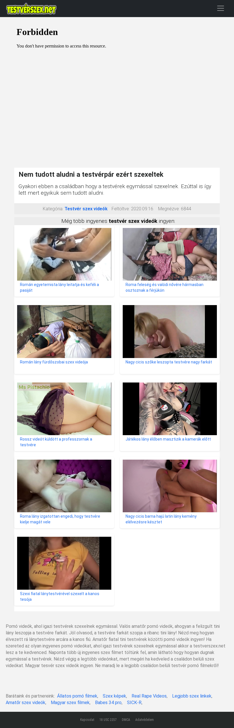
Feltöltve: (121, 208)
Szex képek (114, 696)
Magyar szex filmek (70, 702)
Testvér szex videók (86, 208)
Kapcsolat (87, 720)
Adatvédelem (144, 720)
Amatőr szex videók (25, 702)
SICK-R (134, 702)
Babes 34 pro (108, 702)
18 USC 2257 (108, 720)
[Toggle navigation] (220, 8)
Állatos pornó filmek (77, 696)
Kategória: (53, 208)
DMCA (126, 720)
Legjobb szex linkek (191, 696)
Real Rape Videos (149, 696)
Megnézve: (169, 208)
